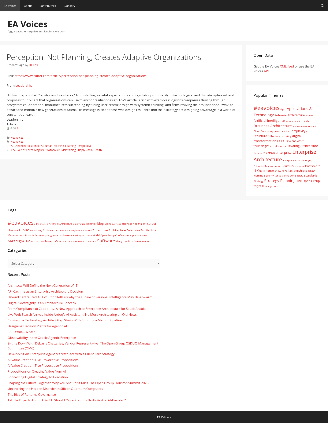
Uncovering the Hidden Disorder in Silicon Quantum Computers (55, 388)
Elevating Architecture (302, 146)
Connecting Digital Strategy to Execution (38, 377)
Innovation (311, 166)
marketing (75, 235)
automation (79, 223)
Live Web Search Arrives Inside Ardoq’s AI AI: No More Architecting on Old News (72, 314)
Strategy (258, 181)
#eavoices (17, 137)
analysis (44, 223)
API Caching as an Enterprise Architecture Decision (45, 291)
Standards (311, 175)
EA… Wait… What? (21, 332)
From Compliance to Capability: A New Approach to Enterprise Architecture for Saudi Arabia (77, 308)
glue (47, 235)
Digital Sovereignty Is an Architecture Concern (42, 303)
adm (36, 223)
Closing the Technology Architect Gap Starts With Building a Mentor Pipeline (65, 320)
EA (278, 141)
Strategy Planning (280, 180)
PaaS (144, 235)
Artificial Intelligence (269, 120)
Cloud (24, 229)
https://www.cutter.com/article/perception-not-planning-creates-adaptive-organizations (80, 76)
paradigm (16, 241)
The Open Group (308, 181)
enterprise (284, 152)
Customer (59, 230)
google (54, 235)
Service (92, 241)
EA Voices (10, 6)
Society (299, 175)
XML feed (287, 66)
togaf (257, 186)
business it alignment (134, 223)
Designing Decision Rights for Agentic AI (37, 326)
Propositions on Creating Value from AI (37, 371)
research (82, 241)
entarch (270, 153)
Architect (53, 223)
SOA (292, 175)
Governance (297, 166)
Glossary (69, 6)
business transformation (304, 126)
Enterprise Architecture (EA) (297, 160)
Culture (48, 230)
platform (29, 241)
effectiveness (278, 146)
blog (100, 223)
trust (131, 241)
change (13, 230)
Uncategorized (270, 186)
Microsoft (87, 235)
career (151, 223)
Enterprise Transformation (267, 166)
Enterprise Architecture (109, 230)
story (119, 241)
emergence (74, 230)
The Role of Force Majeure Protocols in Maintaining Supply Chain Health (56, 150)
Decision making (282, 136)
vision (145, 241)
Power (49, 241)
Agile (283, 109)
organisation (135, 235)
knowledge (281, 171)
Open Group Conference (114, 235)
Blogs (108, 223)
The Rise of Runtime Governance (32, 394)
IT (319, 166)
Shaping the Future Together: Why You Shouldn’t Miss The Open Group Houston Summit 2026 (78, 383)
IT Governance (264, 171)
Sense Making (281, 175)
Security (269, 175)
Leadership (23, 85)
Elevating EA (259, 153)
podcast (39, 241)
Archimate (281, 115)
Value (138, 241)
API (266, 71)
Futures (286, 166)
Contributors (47, 6)
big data (289, 120)
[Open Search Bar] (322, 5)
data (271, 136)
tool (125, 241)
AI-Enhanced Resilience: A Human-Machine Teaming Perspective (51, 146)
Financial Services (34, 235)
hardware (64, 235)
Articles (309, 115)
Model (96, 235)
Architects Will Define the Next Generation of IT (43, 285)
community (36, 230)
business (301, 120)
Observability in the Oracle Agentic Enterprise (42, 337)
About (28, 6)
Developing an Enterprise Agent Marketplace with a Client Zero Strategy (61, 354)
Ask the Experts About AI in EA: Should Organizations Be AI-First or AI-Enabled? (67, 400)
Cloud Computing (263, 131)
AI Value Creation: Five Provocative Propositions (43, 360)
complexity (281, 131)
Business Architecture (273, 125)
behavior (91, 223)
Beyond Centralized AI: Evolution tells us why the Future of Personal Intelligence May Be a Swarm (80, 297)
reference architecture (65, 241)
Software (106, 240)
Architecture (296, 115)
